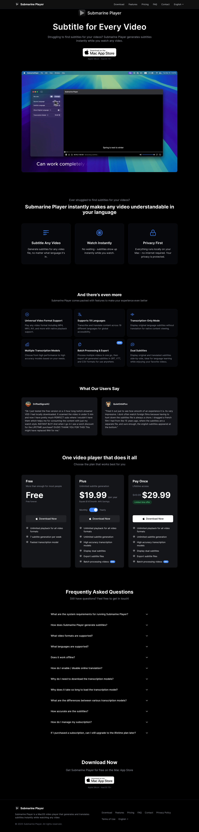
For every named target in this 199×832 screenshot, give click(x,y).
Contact (165, 4)
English (177, 4)
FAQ (155, 4)
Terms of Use (108, 819)
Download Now (48, 518)
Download (119, 4)
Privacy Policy (163, 812)
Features (133, 4)
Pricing (145, 4)
